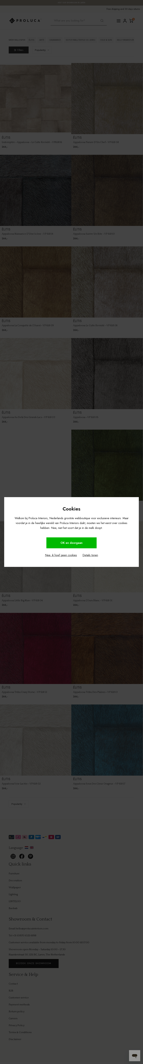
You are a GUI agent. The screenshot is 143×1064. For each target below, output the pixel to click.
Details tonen (90, 555)
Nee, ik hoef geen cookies (61, 555)
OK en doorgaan (71, 543)
